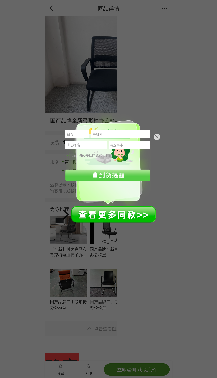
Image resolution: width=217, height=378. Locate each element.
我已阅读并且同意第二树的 (99, 155)
